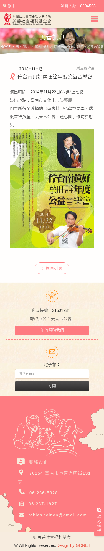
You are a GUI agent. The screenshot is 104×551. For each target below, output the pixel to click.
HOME (6, 47)
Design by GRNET (73, 545)
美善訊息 (22, 47)
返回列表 (54, 268)
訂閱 (52, 386)
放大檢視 (99, 524)
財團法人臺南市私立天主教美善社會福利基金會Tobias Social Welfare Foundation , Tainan (27, 19)
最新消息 (41, 47)
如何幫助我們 (52, 330)
